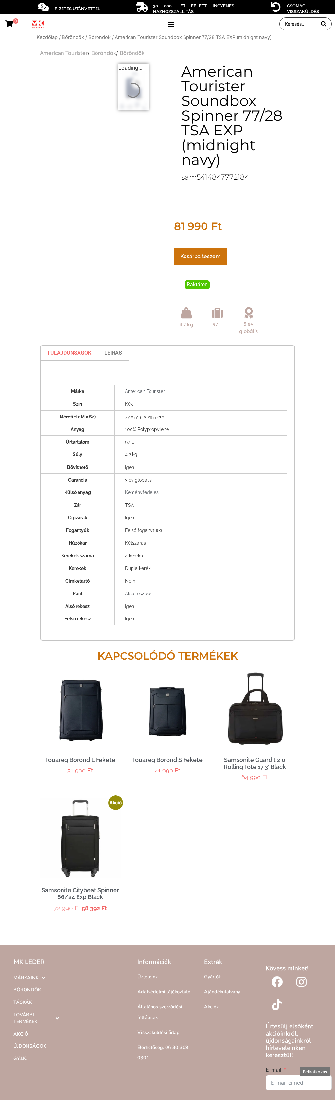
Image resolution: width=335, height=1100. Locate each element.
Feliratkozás (315, 1071)
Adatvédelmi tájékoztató (163, 991)
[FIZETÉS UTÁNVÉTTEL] (43, 7)
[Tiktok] (277, 1004)
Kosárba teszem (200, 256)
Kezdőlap (47, 37)
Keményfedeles (142, 492)
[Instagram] (301, 981)
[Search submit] (323, 24)
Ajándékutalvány (222, 991)
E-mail (273, 1069)
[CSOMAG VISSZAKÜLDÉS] (276, 7)
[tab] (69, 353)
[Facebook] (277, 981)
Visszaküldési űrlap (158, 1032)
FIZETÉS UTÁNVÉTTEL (77, 8)
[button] (171, 24)
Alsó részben (138, 593)
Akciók (211, 1006)
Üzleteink (147, 976)
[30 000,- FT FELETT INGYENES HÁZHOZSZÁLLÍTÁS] (142, 7)
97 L (217, 324)
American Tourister (64, 53)
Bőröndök (73, 37)
